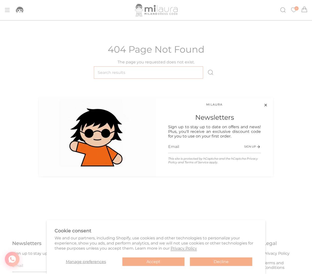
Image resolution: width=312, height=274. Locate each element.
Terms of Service (196, 162)
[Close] (265, 105)
